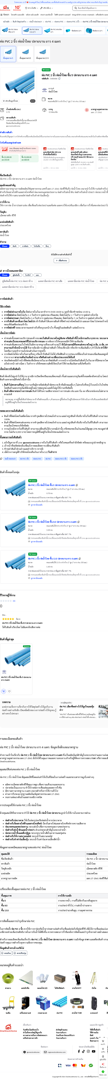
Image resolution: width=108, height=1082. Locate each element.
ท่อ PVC (48, 21)
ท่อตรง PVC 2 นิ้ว (73, 21)
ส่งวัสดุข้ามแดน (61, 1029)
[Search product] (76, 8)
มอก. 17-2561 (96, 112)
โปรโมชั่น (37, 246)
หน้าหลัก (6, 21)
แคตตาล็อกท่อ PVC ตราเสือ (50, 281)
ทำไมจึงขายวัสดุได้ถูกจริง (32, 1032)
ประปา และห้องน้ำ (46, 15)
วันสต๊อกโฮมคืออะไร (31, 1029)
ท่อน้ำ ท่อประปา (36, 21)
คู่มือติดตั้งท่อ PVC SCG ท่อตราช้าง (17, 281)
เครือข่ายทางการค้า (30, 1038)
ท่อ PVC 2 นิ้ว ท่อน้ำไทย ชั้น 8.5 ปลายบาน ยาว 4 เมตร (52, 521)
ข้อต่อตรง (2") (76, 31)
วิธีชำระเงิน (94, 1032)
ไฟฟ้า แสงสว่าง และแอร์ (62, 15)
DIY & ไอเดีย (32, 8)
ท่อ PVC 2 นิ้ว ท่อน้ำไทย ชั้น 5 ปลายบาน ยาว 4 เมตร (51, 485)
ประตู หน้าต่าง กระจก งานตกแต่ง (83, 15)
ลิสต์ (91, 1035)
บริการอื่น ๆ (47, 8)
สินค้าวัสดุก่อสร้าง (19, 21)
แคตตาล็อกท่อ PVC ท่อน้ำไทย (81, 281)
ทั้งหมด (4, 246)
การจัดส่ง (25, 246)
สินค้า (15, 246)
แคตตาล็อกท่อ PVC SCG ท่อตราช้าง (18, 287)
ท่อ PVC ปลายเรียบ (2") (13, 30)
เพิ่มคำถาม (63, 260)
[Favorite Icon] (9, 691)
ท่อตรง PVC (59, 21)
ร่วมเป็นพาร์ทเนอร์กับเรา (65, 1035)
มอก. (37, 275)
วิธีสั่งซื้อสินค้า (95, 1029)
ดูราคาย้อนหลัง (36, 505)
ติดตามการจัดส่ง (96, 1041)
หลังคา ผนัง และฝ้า (32, 15)
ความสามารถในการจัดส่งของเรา (35, 1035)
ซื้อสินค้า (6, 15)
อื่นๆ (47, 246)
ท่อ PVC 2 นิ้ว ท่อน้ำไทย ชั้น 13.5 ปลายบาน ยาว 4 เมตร (53, 558)
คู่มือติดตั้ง (16, 275)
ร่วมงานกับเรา (61, 1032)
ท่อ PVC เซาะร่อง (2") (56, 30)
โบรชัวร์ (27, 275)
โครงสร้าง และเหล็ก (17, 15)
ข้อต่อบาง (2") (97, 31)
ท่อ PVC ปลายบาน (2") (34, 30)
